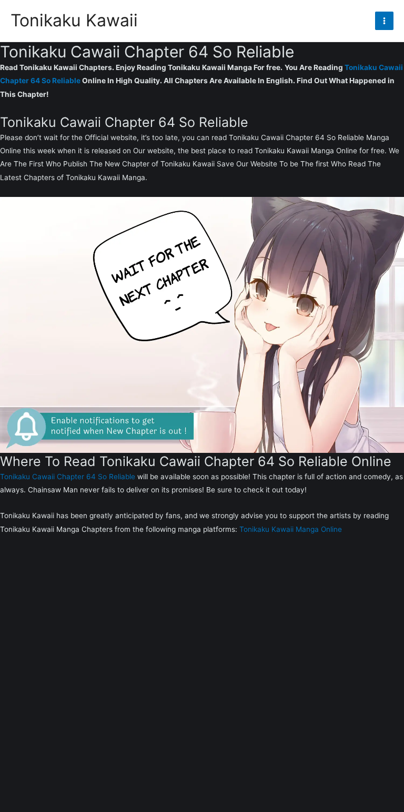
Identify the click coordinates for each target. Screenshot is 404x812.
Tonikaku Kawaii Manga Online (290, 529)
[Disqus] (202, 680)
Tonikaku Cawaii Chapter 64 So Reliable (67, 476)
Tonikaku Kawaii (74, 20)
